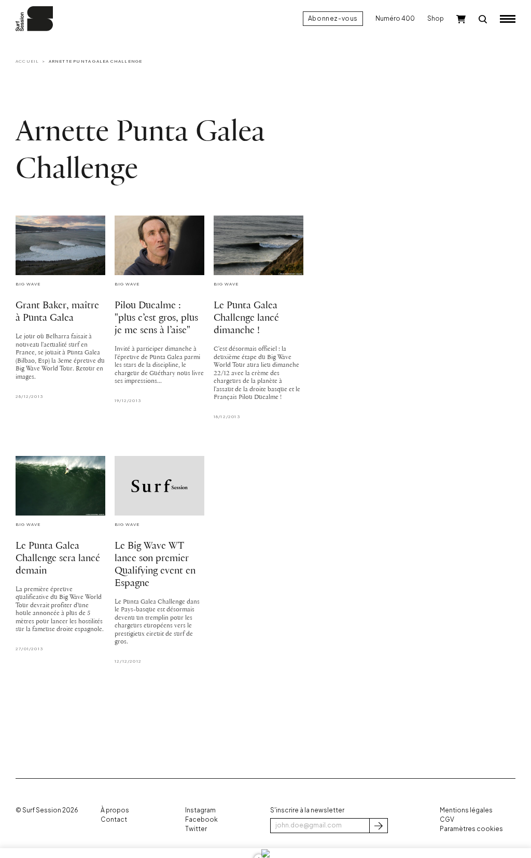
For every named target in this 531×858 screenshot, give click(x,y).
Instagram (200, 810)
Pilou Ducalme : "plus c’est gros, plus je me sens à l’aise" (156, 318)
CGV (447, 819)
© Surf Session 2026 (47, 810)
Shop (435, 18)
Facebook (201, 819)
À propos (115, 810)
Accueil (27, 61)
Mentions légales (466, 810)
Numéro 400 (395, 18)
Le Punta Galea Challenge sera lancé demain (58, 558)
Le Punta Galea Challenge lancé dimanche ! (246, 318)
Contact (114, 819)
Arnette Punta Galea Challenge (96, 61)
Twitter (196, 829)
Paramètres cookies (471, 829)
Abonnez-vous (333, 18)
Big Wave (28, 284)
